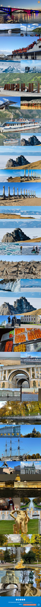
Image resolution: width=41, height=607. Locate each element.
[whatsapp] (18, 599)
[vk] (20, 599)
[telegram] (22, 599)
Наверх (20, 604)
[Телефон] (16, 599)
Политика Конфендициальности (26, 602)
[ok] (24, 599)
